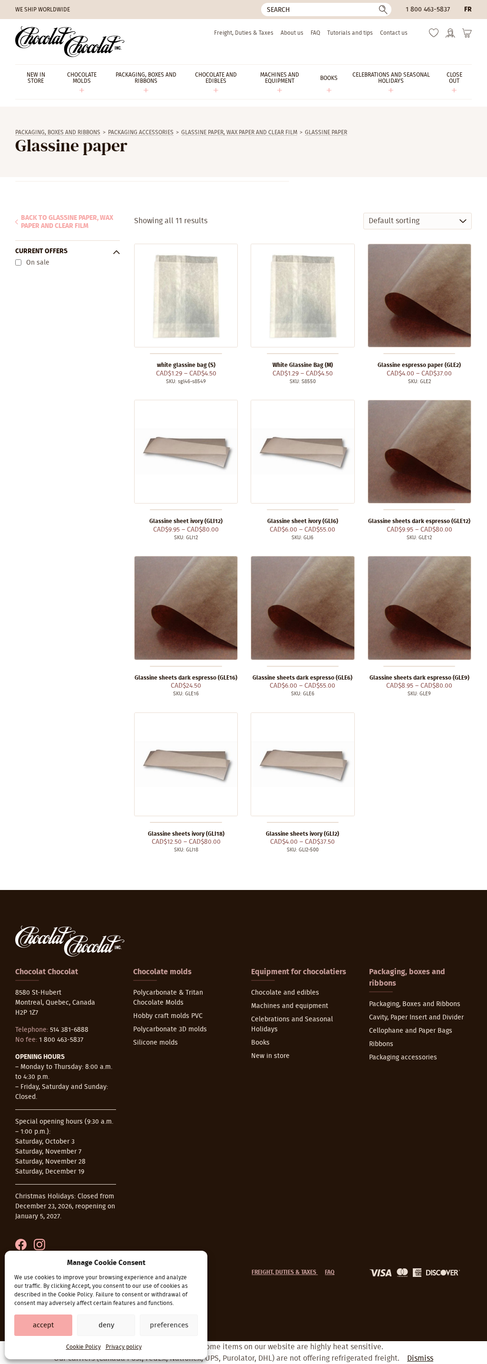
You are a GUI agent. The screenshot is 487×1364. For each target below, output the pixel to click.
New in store (270, 1056)
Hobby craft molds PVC (168, 1016)
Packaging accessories (141, 132)
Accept (43, 1325)
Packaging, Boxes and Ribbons (57, 132)
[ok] (383, 9)
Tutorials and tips (350, 33)
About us (292, 33)
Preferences (169, 1325)
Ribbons (381, 1044)
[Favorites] (433, 35)
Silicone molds (155, 1042)
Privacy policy (124, 1347)
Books (260, 1042)
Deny (106, 1325)
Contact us (394, 33)
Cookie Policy (83, 1347)
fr (468, 9)
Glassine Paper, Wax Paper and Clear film (239, 132)
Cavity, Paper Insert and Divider (416, 1017)
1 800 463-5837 (428, 9)
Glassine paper (326, 132)
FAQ (315, 33)
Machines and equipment (289, 1006)
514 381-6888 (69, 1030)
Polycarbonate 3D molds (170, 1029)
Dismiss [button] (420, 1358)
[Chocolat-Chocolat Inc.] (70, 41)
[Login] (450, 36)
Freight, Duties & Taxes (243, 33)
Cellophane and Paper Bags (410, 1031)
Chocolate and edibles (285, 992)
